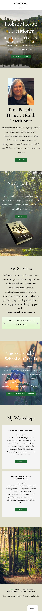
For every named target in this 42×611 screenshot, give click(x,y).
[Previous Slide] (4, 322)
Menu (21, 8)
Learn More (21, 216)
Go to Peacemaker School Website (21, 393)
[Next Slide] (38, 322)
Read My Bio (21, 159)
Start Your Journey (21, 56)
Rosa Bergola (21, 3)
